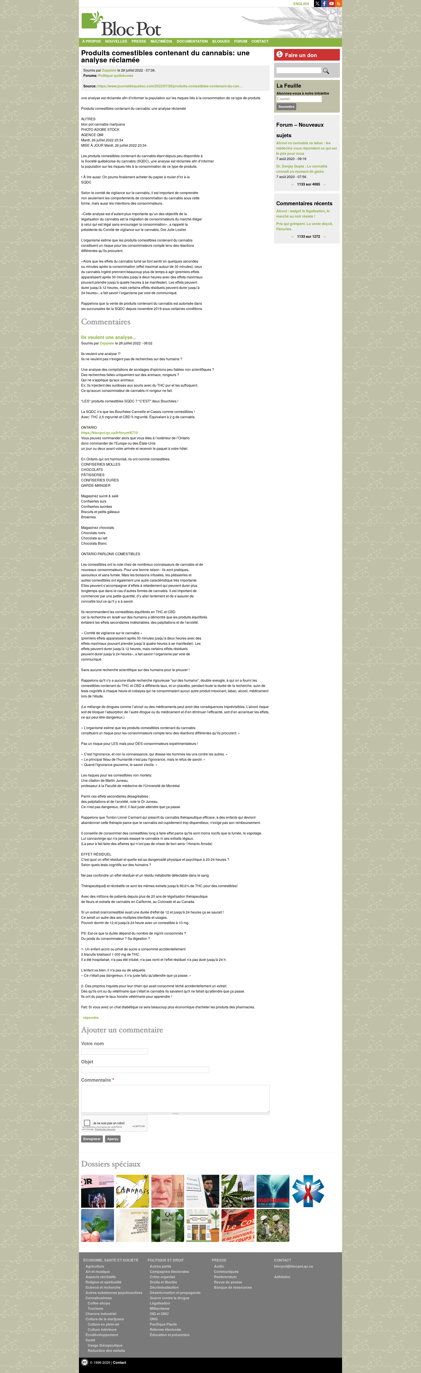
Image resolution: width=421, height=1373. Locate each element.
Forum (240, 41)
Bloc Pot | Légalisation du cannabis (121, 21)
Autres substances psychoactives (114, 1292)
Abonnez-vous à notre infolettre (303, 93)
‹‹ (292, 184)
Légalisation (160, 1303)
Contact (260, 41)
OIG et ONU (159, 1313)
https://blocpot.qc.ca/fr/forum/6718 (109, 432)
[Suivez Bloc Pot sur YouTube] (331, 5)
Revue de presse (228, 1282)
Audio (219, 1266)
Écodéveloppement (102, 1334)
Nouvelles (116, 41)
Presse (139, 41)
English (301, 3)
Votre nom (92, 1043)
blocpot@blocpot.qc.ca (293, 1266)
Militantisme (159, 1308)
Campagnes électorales (169, 1271)
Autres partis (160, 1266)
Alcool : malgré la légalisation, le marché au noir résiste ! (303, 213)
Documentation (192, 41)
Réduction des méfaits (106, 1350)
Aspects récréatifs (101, 1276)
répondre (91, 1017)
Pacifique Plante (163, 1324)
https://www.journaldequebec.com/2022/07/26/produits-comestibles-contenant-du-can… (170, 85)
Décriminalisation (164, 1287)
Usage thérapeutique (105, 1345)
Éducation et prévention (170, 1334)
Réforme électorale (165, 1329)
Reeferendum (225, 1276)
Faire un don (301, 55)
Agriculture (95, 1266)
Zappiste (109, 70)
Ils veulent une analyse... (108, 337)
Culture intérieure (102, 1329)
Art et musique (98, 1271)
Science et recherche (103, 1287)
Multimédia (161, 41)
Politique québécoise (115, 75)
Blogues (221, 41)
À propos (91, 41)
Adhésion (282, 1276)
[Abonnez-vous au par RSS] (338, 5)
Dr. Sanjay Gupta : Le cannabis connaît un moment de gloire (301, 169)
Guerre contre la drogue (169, 1297)
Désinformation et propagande (175, 1292)
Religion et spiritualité (103, 1282)
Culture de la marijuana (105, 1318)
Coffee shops (99, 1303)
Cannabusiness (99, 1297)
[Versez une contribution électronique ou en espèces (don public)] (279, 56)
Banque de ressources (233, 1287)
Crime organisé (162, 1276)
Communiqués (226, 1271)
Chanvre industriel (101, 1313)
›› (325, 184)
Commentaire (97, 1079)
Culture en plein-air (103, 1324)
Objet (87, 1061)
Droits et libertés (163, 1282)
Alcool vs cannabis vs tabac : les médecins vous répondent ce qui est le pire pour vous (306, 148)
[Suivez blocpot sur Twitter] (317, 5)
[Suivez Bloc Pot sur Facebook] (324, 5)
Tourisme (95, 1308)
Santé (90, 1339)
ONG (154, 1318)
